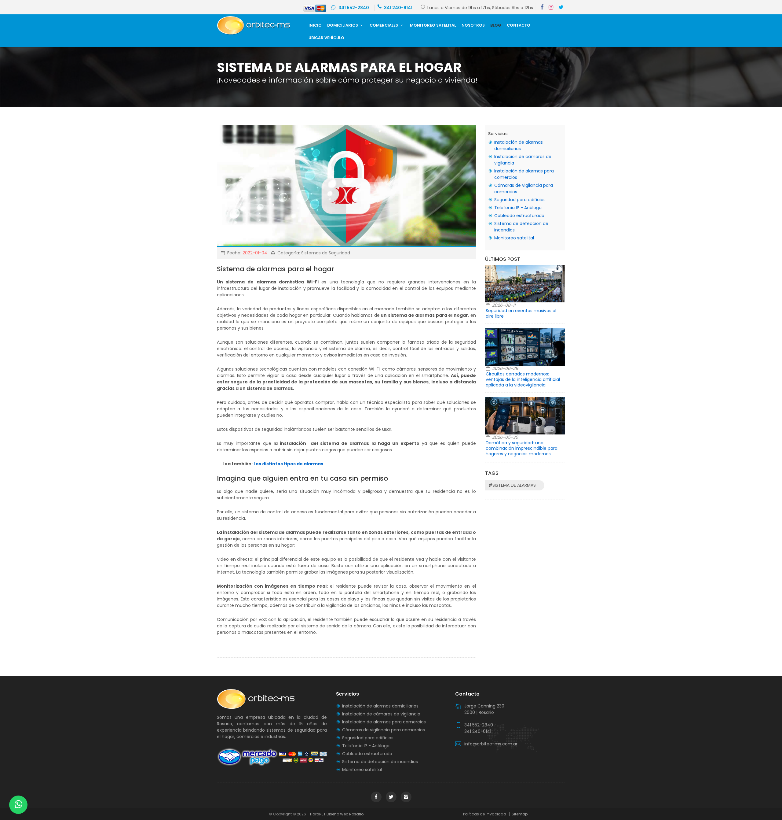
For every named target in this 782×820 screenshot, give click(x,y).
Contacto (518, 25)
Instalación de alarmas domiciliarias (518, 145)
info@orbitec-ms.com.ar (490, 744)
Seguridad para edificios (520, 200)
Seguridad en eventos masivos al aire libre (521, 313)
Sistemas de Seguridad (325, 253)
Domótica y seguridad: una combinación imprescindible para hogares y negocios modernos (521, 448)
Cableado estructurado (519, 215)
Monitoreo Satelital (433, 25)
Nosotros (473, 25)
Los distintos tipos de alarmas (288, 464)
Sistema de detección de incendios (380, 762)
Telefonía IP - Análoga (518, 208)
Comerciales (384, 25)
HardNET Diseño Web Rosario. (337, 814)
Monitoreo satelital (514, 238)
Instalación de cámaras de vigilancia (381, 714)
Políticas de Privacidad (485, 814)
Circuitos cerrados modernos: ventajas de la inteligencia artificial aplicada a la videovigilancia (523, 379)
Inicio (315, 25)
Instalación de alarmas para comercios (384, 722)
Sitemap (519, 814)
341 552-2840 (353, 8)
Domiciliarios (343, 25)
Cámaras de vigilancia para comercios (383, 730)
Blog (495, 25)
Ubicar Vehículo (326, 37)
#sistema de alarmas (512, 485)
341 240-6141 (398, 8)
